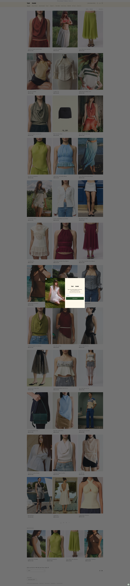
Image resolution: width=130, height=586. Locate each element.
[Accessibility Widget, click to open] (128, 584)
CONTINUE (74, 298)
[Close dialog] (46, 278)
